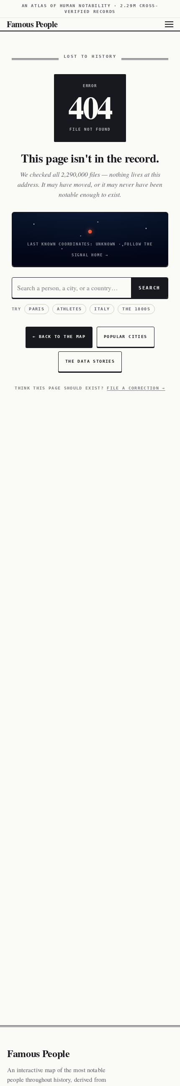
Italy (102, 309)
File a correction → (136, 388)
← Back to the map (59, 336)
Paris (36, 309)
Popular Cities (125, 336)
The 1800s (136, 309)
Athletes (69, 309)
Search (149, 287)
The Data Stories (90, 361)
